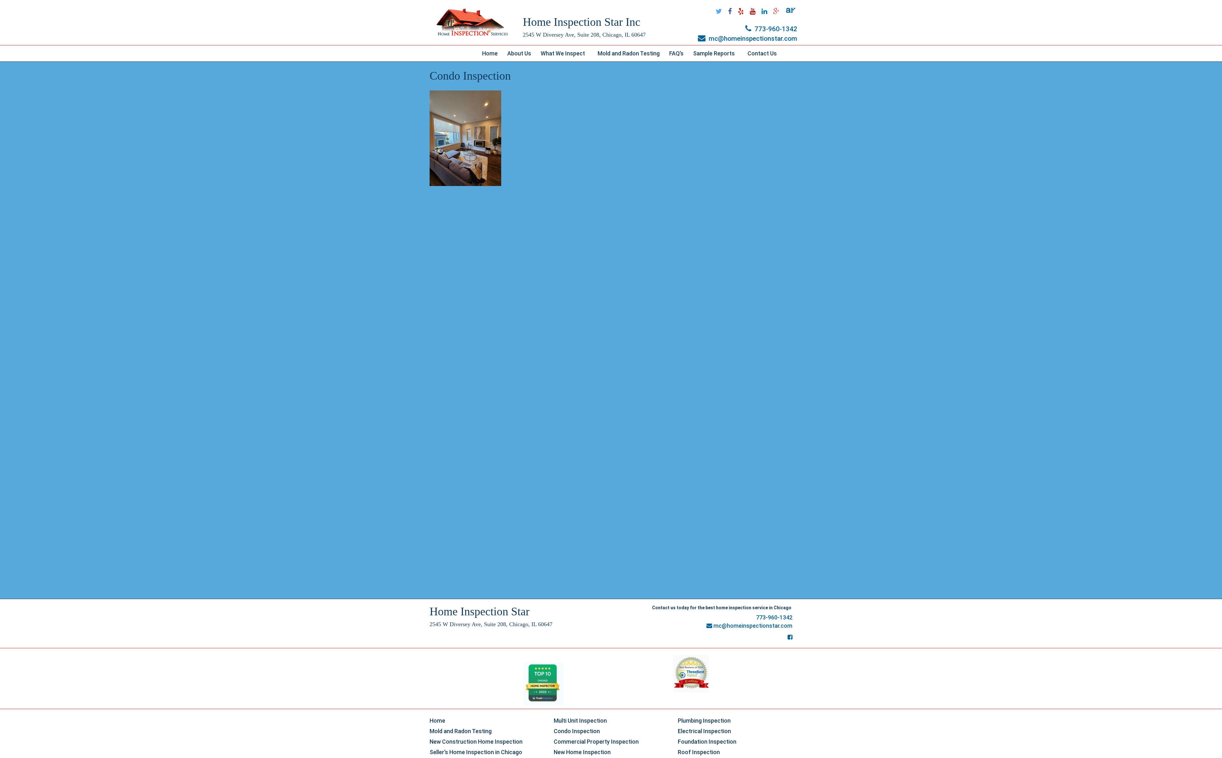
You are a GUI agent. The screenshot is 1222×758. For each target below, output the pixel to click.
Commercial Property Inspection (596, 741)
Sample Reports (717, 55)
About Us (519, 53)
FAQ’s (676, 53)
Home (490, 53)
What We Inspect (566, 55)
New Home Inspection (582, 752)
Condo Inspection (577, 731)
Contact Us (762, 53)
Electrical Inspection (704, 731)
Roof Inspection (699, 752)
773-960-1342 (775, 29)
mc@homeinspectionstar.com (752, 38)
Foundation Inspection (707, 741)
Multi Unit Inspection (580, 720)
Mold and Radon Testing (629, 53)
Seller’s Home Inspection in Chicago (476, 752)
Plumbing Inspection (704, 720)
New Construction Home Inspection (476, 741)
